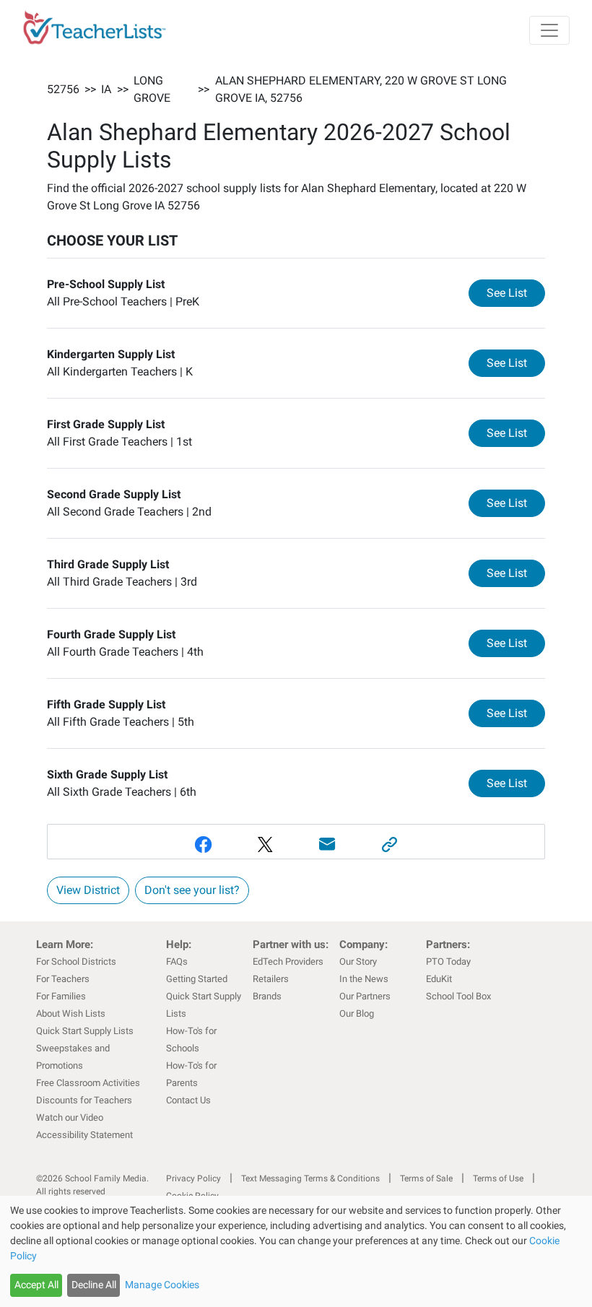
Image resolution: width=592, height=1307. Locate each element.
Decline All (93, 1284)
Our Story (358, 961)
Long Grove (152, 89)
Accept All (36, 1284)
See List (516, 292)
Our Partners (365, 996)
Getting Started (196, 978)
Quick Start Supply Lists (85, 1030)
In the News (363, 978)
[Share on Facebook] (203, 844)
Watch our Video (69, 1117)
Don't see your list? (192, 890)
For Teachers (63, 978)
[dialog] (296, 1251)
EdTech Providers (288, 961)
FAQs (177, 961)
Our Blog (356, 1013)
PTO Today (448, 961)
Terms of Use (498, 1178)
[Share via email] (327, 844)
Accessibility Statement (84, 1134)
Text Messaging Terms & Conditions (310, 1178)
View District (88, 890)
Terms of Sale (426, 1178)
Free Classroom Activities (88, 1082)
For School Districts (76, 961)
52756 (63, 89)
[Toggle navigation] (549, 30)
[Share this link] (389, 844)
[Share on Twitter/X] (265, 844)
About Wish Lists (70, 1013)
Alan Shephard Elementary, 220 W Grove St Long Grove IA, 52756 (361, 89)
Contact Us (188, 1100)
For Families (61, 996)
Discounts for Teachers (84, 1100)
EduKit (439, 978)
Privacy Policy (193, 1178)
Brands (267, 996)
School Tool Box (458, 996)
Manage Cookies (162, 1284)
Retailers (271, 978)
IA (106, 89)
